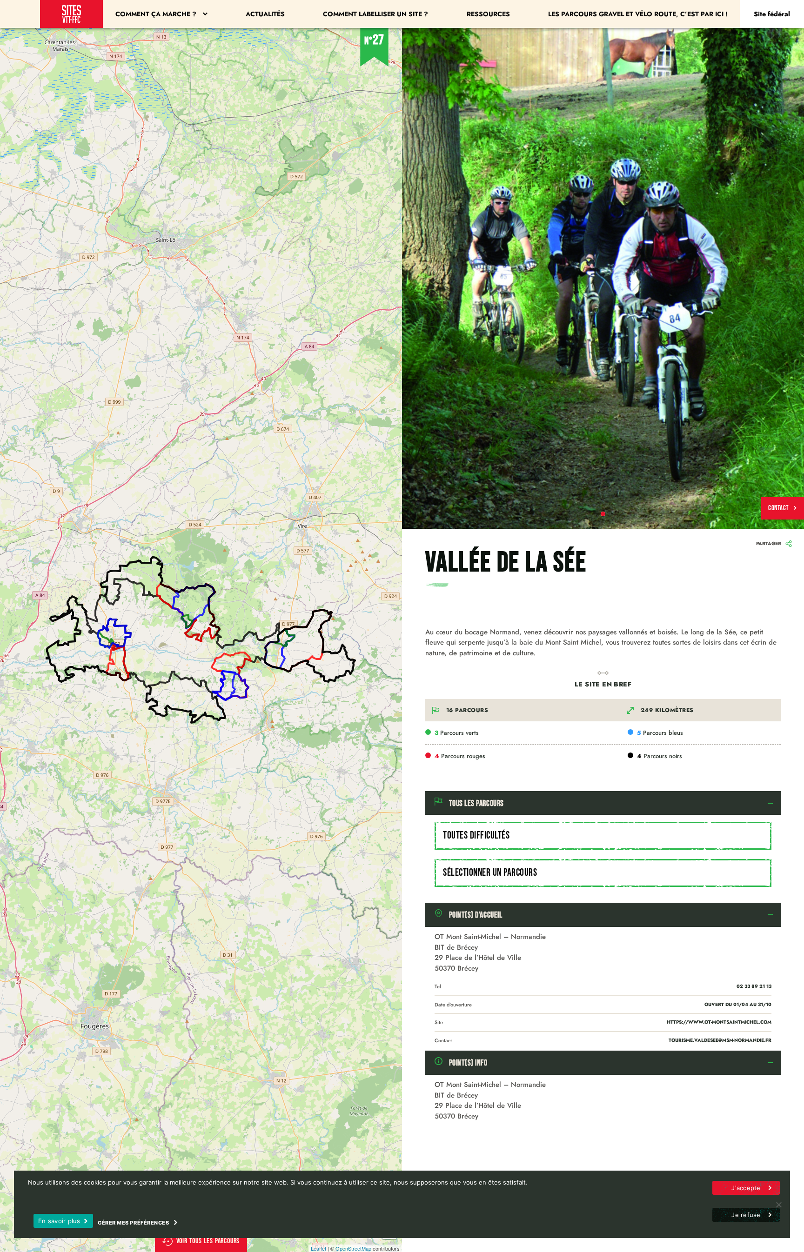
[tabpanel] (603, 278)
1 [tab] (603, 514)
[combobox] (603, 836)
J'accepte (745, 1188)
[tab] (603, 803)
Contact (778, 508)
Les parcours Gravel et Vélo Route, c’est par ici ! (638, 14)
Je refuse (745, 1215)
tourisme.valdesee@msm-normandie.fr (720, 1040)
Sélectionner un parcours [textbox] (490, 872)
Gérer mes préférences (134, 1222)
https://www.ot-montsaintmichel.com (719, 1022)
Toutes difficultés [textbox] (476, 835)
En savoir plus (59, 1221)
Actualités (265, 14)
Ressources (488, 14)
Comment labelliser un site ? (375, 14)
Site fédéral (772, 14)
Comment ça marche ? (155, 14)
